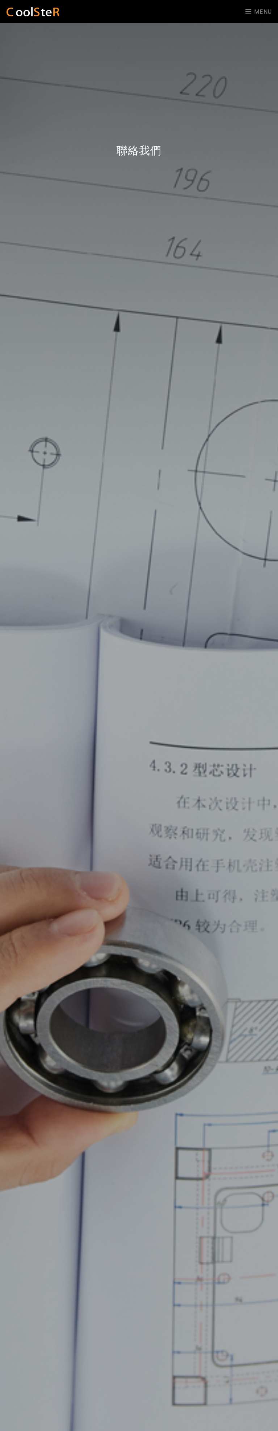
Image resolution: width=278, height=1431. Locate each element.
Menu (262, 11)
